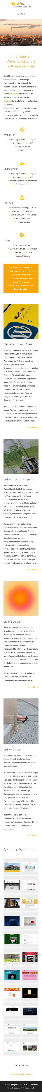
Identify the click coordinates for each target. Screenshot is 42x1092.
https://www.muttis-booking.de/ (30, 957)
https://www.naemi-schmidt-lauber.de (12, 1011)
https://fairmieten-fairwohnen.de (30, 903)
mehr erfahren (32, 427)
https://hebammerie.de (12, 939)
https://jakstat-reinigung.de (12, 1047)
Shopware (8, 101)
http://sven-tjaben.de (12, 921)
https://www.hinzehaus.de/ (12, 867)
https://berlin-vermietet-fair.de (12, 1029)
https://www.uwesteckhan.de (30, 1011)
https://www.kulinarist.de (30, 1047)
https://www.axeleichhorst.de (30, 921)
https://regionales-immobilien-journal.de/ (12, 957)
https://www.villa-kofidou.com (30, 1029)
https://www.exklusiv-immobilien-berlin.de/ (12, 885)
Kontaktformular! (21, 289)
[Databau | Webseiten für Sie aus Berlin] (21, 5)
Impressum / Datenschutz (21, 1074)
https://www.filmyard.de (12, 975)
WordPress (14, 94)
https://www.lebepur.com (30, 885)
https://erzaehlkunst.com (30, 867)
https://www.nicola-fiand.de (30, 939)
